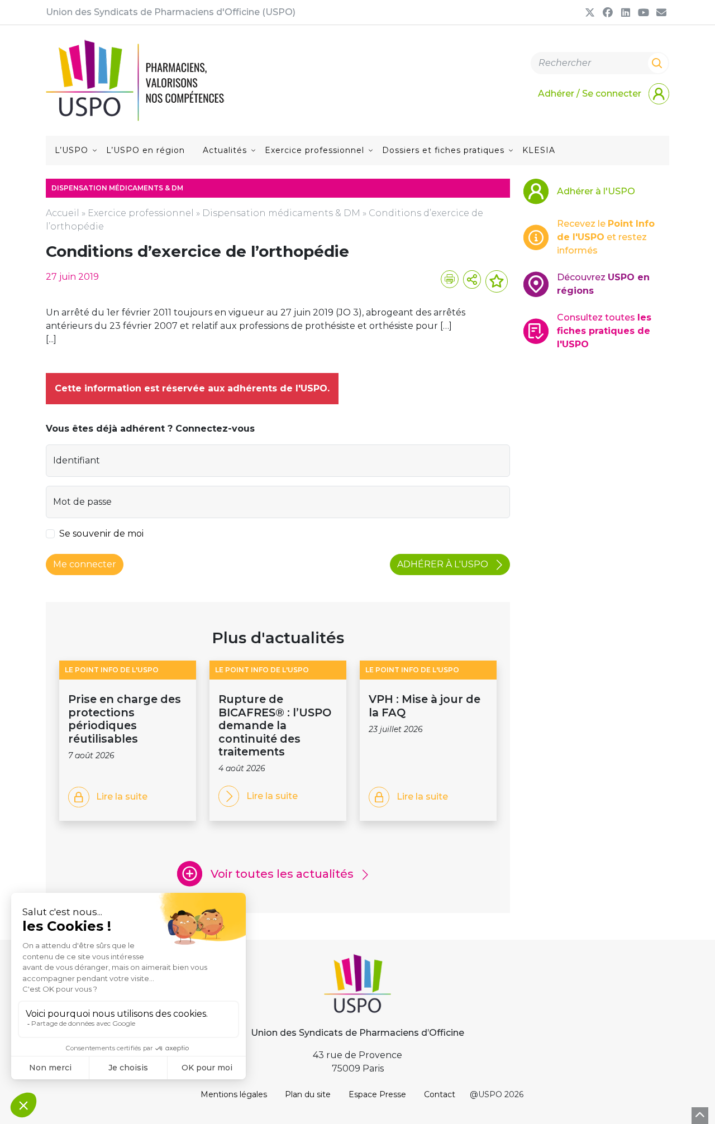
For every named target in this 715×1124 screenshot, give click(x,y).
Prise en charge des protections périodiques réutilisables (124, 718)
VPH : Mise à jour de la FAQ (424, 705)
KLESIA (538, 150)
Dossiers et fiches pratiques (443, 150)
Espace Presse (377, 1094)
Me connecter (84, 564)
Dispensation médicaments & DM (281, 213)
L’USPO (71, 150)
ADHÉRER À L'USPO (443, 564)
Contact (439, 1094)
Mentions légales (234, 1094)
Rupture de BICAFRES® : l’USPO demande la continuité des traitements (274, 725)
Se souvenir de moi (101, 533)
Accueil (62, 213)
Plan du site (308, 1094)
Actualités (225, 150)
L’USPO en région (145, 150)
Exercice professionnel (314, 150)
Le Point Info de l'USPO (112, 670)
